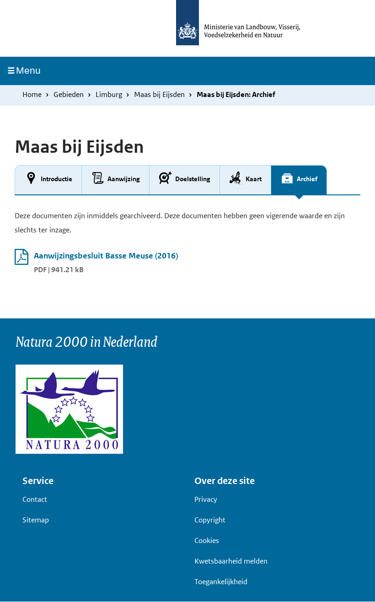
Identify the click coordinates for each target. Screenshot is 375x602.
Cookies (206, 540)
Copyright (209, 520)
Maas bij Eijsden (159, 94)
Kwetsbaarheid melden (231, 561)
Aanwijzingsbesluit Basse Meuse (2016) (106, 256)
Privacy (205, 499)
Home (32, 94)
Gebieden (69, 94)
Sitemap (35, 520)
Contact (34, 499)
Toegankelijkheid (220, 581)
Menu (31, 70)
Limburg (109, 94)
